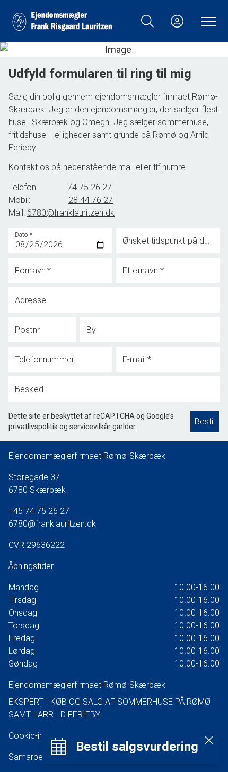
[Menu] (206, 21)
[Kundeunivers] (177, 21)
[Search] (147, 21)
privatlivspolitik (33, 426)
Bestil (205, 421)
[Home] (62, 21)
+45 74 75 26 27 (38, 511)
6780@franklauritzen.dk (52, 524)
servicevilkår (90, 426)
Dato (24, 234)
